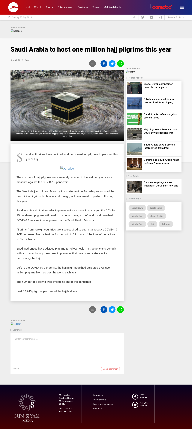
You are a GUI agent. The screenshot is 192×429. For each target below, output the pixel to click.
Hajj (152, 224)
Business (83, 7)
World (37, 7)
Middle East (137, 216)
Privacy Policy (99, 399)
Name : (17, 368)
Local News (137, 208)
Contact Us (98, 395)
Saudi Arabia (156, 216)
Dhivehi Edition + (176, 17)
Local (27, 7)
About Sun (98, 408)
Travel (96, 7)
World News (156, 208)
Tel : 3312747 (65, 408)
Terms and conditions (103, 404)
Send (110, 369)
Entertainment (65, 7)
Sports (49, 7)
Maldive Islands (112, 7)
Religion (166, 224)
